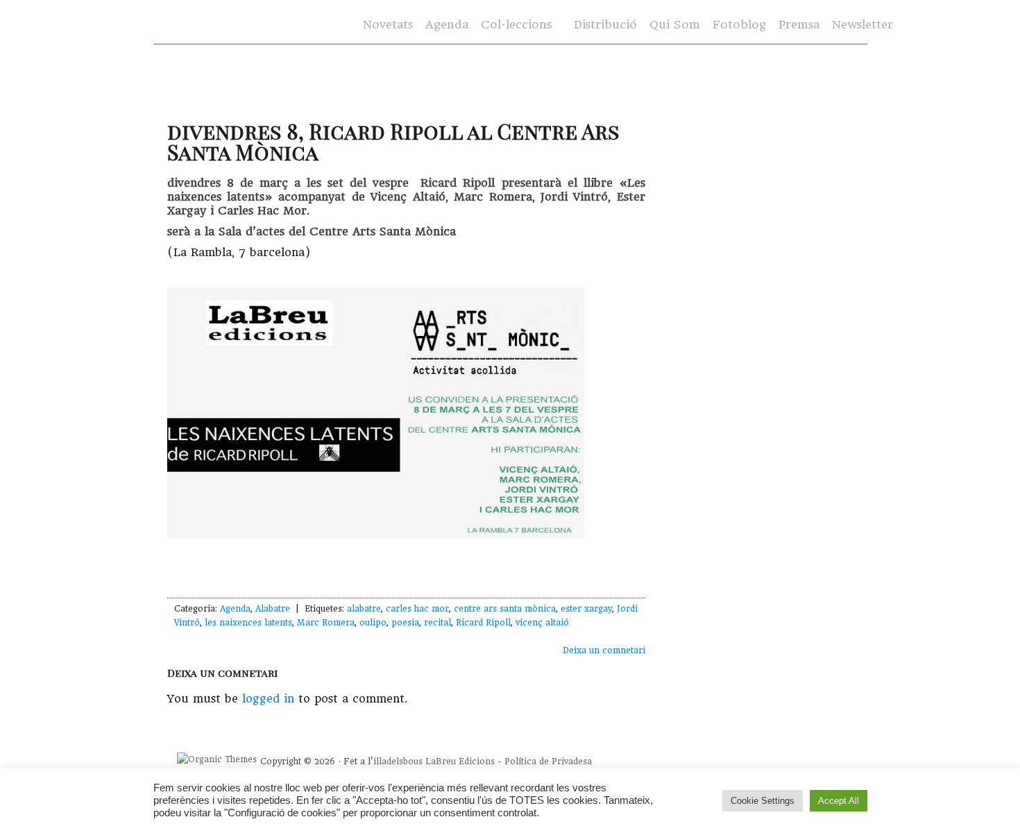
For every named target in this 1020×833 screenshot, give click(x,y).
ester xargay (586, 609)
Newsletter (862, 24)
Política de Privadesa (548, 761)
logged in (268, 698)
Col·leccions (515, 25)
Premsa (799, 24)
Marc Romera (326, 623)
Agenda (446, 24)
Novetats (388, 24)
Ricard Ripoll (483, 623)
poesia (405, 623)
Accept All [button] (838, 801)
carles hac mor (417, 609)
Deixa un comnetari (604, 650)
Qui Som (674, 24)
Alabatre (272, 609)
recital (437, 623)
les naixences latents (248, 623)
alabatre (364, 609)
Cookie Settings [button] (762, 801)
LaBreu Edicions (460, 761)
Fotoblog (739, 24)
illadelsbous (398, 761)
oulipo (372, 623)
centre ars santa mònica (505, 609)
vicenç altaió (542, 623)
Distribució (605, 24)
